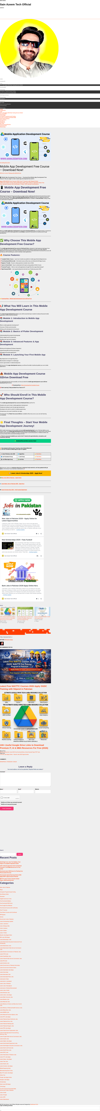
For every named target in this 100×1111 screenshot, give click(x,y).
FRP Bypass (2, 914)
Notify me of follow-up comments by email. (11, 802)
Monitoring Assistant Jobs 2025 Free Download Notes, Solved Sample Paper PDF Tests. (20, 752)
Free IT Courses (3, 910)
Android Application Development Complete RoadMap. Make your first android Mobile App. (25, 618)
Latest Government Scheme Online (8, 967)
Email (20, 789)
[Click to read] (25, 666)
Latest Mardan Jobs (4, 999)
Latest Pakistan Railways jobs (7, 1023)
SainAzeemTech (34, 1104)
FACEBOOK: (10, 761)
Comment (3, 771)
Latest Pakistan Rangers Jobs (7, 1026)
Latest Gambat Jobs (4, 963)
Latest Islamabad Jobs (5, 974)
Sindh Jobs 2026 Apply (5, 1084)
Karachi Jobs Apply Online (6, 935)
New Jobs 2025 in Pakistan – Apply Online (11, 477)
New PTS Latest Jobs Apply (6, 1072)
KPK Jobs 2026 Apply (5, 937)
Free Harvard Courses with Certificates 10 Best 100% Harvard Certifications (19, 184)
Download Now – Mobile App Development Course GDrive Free (16, 298)
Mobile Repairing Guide (5, 1068)
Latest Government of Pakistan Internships (10, 965)
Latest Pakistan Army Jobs (6, 1021)
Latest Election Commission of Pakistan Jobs (10, 951)
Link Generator (3, 105)
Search (1, 850)
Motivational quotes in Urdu (6, 1070)
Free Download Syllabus (5, 901)
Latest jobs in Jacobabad (5, 981)
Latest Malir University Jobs (6, 997)
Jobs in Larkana (3, 928)
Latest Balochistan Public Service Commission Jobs (10, 948)
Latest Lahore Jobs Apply (6, 994)
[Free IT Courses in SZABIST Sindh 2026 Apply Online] (42, 611)
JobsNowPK (2, 81)
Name (2, 789)
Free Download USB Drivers (6, 903)
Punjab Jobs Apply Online (6, 1077)
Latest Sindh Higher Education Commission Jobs (11, 1045)
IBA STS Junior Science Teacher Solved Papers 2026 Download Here (9, 879)
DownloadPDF (3, 87)
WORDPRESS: (3, 761)
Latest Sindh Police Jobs (5, 1050)
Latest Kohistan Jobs (5, 992)
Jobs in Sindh (3, 1092)
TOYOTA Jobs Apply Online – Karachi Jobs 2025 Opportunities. (14, 754)
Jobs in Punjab (3, 1094)
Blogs (1, 889)
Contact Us (2, 101)
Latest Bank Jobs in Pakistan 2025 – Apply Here (12, 483)
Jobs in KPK (2, 1097)
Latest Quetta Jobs (4, 1038)
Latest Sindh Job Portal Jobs (6, 1047)
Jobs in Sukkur (3, 930)
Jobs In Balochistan (4, 1099)
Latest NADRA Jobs (4, 1012)
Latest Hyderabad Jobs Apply (7, 969)
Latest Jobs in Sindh (4, 990)
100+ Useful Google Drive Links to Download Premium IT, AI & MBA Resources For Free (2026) (7, 618)
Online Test (2, 1075)
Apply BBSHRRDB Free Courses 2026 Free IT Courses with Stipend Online (19, 181)
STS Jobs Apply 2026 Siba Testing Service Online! (11, 85)
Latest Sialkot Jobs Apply (6, 1041)
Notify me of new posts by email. (9, 804)
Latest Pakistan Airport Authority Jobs (9, 1019)
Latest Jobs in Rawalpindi (6, 985)
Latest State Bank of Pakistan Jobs (8, 1054)
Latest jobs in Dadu (4, 979)
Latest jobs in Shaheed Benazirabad (8, 988)
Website (37, 789)
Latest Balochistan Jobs (5, 945)
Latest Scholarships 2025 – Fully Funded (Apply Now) (14, 489)
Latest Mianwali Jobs (5, 1001)
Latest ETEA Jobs (4, 954)
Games (1, 916)
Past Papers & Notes (4, 95)
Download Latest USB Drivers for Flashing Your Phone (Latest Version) (11, 872)
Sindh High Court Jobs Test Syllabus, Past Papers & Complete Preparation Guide (10, 862)
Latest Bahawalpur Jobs (5, 939)
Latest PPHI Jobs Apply (5, 1028)
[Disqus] (25, 831)
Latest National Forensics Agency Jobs (9, 1014)
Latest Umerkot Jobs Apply (6, 1066)
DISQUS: (15, 761)
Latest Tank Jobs (4, 1061)
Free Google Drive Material (6, 905)
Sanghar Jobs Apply (4, 1079)
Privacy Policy (3, 97)
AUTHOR (2, 102)
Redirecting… (3, 108)
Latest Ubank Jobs (4, 1063)
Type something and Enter (6, 1105)
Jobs (1, 83)
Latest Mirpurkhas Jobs (5, 1010)
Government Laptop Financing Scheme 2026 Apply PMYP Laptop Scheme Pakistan (10, 875)
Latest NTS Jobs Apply (5, 1016)
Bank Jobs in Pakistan (5, 887)
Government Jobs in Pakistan (7, 919)
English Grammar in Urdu (5, 898)
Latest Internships (4, 972)
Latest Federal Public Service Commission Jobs (11, 958)
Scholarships (3, 1082)
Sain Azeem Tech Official (15, 4)
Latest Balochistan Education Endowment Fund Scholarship (11, 942)
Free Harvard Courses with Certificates (9, 907)
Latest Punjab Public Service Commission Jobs (11, 1036)
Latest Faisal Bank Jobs (5, 956)
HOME (1, 79)
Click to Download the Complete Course (30, 385)
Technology (2, 89)
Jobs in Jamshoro (4, 923)
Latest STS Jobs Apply (5, 1057)
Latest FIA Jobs (3, 960)
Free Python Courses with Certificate (8, 912)
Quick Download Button (5, 104)
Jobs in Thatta (3, 932)
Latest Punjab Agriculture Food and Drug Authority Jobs (9, 1033)
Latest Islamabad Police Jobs (6, 976)
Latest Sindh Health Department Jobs (8, 1043)
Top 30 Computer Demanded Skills (8, 92)
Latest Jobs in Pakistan (5, 983)
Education (2, 896)
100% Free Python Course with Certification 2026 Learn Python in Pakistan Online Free (22, 182)
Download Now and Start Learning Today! (26, 440)
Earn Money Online (4, 894)
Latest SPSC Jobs (4, 1052)
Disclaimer (2, 98)
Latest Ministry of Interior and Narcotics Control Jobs (11, 1004)
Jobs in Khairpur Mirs (5, 926)
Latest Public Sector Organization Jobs (9, 1030)
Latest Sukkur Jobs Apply (6, 1059)
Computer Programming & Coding (8, 91)
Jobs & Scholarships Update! (6, 921)
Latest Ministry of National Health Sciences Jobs (11, 1007)
